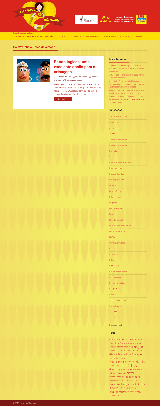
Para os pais (114, 254)
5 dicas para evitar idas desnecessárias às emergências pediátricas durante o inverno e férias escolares (126, 99)
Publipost (113, 289)
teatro (123, 392)
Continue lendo (64, 99)
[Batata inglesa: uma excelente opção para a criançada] (33, 70)
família (141, 361)
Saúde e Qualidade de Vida (119, 300)
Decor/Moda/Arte (91, 36)
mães (127, 376)
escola (132, 362)
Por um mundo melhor (118, 272)
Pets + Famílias (115, 266)
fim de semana (119, 369)
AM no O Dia (114, 122)
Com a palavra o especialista (120, 162)
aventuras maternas (131, 343)
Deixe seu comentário (73, 80)
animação (137, 339)
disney (128, 354)
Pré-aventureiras (115, 277)
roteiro (134, 388)
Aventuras (18, 36)
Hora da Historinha (116, 220)
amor (126, 339)
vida (138, 391)
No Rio (112, 237)
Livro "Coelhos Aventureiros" (120, 226)
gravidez (140, 369)
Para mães (49, 36)
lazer (131, 373)
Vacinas (112, 318)
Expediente (76, 36)
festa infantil (122, 365)
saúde (114, 391)
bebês (113, 347)
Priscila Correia (81, 77)
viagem (131, 392)
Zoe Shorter (115, 396)
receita (142, 384)
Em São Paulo (115, 191)
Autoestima (113, 128)
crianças (136, 346)
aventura (115, 343)
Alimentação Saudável (118, 117)
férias (132, 369)
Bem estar (113, 151)
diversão (139, 354)
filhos (133, 365)
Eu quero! (138, 36)
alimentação (115, 339)
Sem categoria (115, 306)
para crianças (131, 380)
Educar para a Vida (116, 180)
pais (121, 381)
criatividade (115, 350)
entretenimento (119, 361)
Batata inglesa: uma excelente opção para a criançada (74, 66)
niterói (136, 376)
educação (122, 358)
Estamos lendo (125, 36)
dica (113, 354)
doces (112, 358)
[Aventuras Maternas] (39, 16)
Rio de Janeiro (119, 388)
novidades (114, 381)
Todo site (113, 312)
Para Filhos (63, 36)
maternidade (115, 377)
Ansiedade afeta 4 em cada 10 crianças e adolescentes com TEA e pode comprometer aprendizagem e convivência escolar (127, 84)
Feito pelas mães (109, 36)
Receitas (112, 295)
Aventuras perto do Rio (118, 140)
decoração (137, 350)
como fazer (123, 347)
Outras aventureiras (117, 243)
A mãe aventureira (34, 36)
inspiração (121, 373)
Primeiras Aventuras (117, 283)
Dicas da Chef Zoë (116, 174)
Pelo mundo (114, 260)
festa (112, 365)
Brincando (113, 157)
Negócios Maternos (117, 231)
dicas (120, 354)
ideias (112, 373)
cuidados (126, 350)
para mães (115, 384)
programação (129, 384)
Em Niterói (113, 185)
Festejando (113, 214)
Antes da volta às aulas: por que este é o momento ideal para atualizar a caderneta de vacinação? (126, 68)
